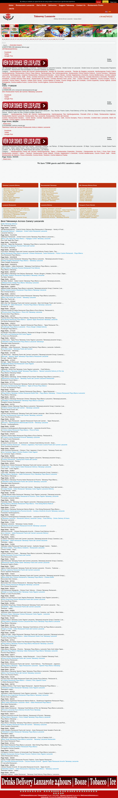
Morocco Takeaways (86, 197)
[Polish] (85, 791)
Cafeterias (93, 78)
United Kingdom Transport (88, 217)
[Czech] (47, 791)
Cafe (62, 118)
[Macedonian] (75, 791)
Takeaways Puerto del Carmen (13, 190)
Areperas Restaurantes (30, 75)
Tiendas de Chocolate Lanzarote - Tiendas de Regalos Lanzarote (71, 71)
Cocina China (32, 82)
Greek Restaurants (48, 191)
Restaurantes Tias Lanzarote (35, 116)
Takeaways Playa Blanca (11, 188)
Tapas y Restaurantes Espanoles (63, 151)
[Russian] (92, 791)
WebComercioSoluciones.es (89, 795)
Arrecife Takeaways (9, 193)
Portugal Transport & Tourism (89, 216)
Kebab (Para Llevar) (35, 80)
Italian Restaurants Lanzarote (51, 213)
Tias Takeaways (8, 196)
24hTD (11, 9)
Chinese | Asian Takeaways (50, 196)
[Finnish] (54, 791)
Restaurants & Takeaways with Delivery (16, 208)
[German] (61, 791)
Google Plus (8, 56)
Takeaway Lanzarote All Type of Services (16, 210)
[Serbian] (97, 791)
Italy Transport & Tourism (88, 214)
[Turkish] (61, 793)
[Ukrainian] (63, 793)
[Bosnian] (33, 791)
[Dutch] (52, 791)
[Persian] (83, 791)
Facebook (7, 52)
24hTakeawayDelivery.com (29, 795)
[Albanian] (26, 791)
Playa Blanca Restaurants (11, 211)
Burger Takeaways (48, 194)
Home (11, 5)
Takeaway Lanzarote (44, 16)
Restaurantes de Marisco (40, 78)
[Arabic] (28, 791)
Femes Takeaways (9, 200)
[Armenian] (31, 791)
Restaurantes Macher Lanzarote (13, 116)
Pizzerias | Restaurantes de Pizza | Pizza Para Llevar (95, 151)
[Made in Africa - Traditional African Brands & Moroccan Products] (59, 30)
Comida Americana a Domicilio (42, 77)
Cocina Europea (103, 78)
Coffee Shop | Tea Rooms (63, 77)
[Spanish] (56, 793)
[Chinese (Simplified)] (42, 791)
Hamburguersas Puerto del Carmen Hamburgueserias (29, 71)
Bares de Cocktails (79, 80)
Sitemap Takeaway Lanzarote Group (15, 217)
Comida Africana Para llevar (20, 78)
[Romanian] (89, 791)
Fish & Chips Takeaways (50, 197)
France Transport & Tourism (89, 211)
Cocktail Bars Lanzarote (99, 118)
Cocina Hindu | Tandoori (18, 80)
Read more (7, 88)
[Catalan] (38, 791)
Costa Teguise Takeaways (11, 191)
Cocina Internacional (56, 82)
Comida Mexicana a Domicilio (96, 77)
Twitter (6, 54)
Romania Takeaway (86, 188)
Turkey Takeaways (86, 200)
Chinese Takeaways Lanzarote (51, 208)
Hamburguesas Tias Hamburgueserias (54, 73)
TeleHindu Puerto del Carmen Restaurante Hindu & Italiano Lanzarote (26, 127)
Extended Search (16, 45)
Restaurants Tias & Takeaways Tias (53, 216)
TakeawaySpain (42, 795)
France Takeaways (86, 193)
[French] (56, 791)
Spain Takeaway (85, 194)
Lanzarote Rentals (86, 208)
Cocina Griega (66, 80)
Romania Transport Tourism (89, 210)
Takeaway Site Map (9, 216)
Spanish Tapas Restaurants (50, 199)
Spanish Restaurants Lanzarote (52, 214)
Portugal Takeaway (86, 190)
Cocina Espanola (93, 80)
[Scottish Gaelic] (94, 791)
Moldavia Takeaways (86, 196)
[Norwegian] (80, 791)
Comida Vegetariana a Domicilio (77, 75)
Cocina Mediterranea (96, 75)
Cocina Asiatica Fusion (19, 82)
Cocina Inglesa (105, 80)
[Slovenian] (54, 793)
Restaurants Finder (95, 5)
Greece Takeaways (86, 191)
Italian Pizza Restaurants (50, 193)
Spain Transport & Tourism (88, 213)
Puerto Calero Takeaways (11, 197)
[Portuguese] (87, 791)
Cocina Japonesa (79, 77)
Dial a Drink (41, 5)
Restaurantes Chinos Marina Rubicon (82, 73)
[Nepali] (78, 791)
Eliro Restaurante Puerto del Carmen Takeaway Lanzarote (22, 92)
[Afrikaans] (24, 791)
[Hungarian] (66, 791)
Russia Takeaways (86, 199)
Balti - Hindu (26, 77)
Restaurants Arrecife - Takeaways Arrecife (55, 217)
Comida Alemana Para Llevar (61, 78)
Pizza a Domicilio (84, 118)
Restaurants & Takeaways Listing (14, 214)
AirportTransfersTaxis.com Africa (67, 797)
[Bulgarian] (36, 791)
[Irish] (68, 791)
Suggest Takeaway (66, 5)
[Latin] (73, 791)
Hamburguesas (15, 75)
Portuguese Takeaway (49, 200)
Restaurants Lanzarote (25, 5)
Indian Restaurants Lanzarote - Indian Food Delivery (58, 210)
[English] (21, 791)
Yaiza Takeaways (8, 194)
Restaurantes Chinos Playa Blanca (27, 73)
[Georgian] (58, 791)
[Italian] (71, 791)
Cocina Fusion (16, 77)
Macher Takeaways (9, 199)
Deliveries (52, 5)
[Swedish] (59, 793)
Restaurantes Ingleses (107, 114)
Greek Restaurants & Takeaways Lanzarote (56, 211)
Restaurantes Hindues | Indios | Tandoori (17, 153)
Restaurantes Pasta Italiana (43, 153)
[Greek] (63, 791)
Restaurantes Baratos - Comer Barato (52, 75)
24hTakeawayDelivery (9, 49)
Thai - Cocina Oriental (81, 78)
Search (5, 45)
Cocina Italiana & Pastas (51, 80)
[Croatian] (45, 791)
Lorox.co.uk (44, 797)
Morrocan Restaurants (49, 190)
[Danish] (50, 791)
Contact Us (80, 5)
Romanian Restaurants (49, 188)
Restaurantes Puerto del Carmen (57, 116)
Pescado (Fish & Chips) (89, 114)
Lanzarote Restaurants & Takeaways (15, 213)
